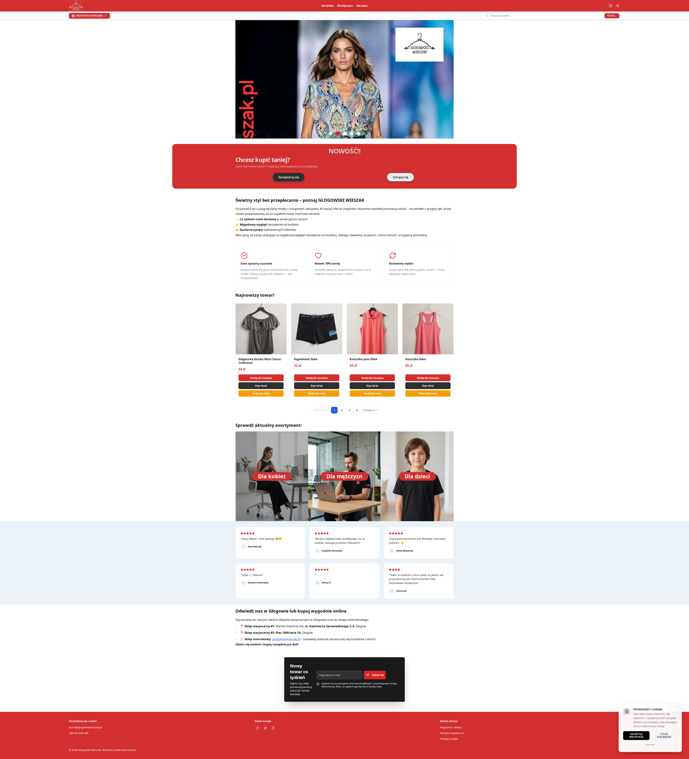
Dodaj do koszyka (261, 378)
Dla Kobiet (327, 5)
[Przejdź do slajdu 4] (351, 133)
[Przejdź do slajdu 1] (330, 133)
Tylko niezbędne (664, 735)
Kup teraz (261, 385)
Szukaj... (612, 15)
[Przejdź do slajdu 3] (344, 133)
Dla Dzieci (362, 5)
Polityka (650, 744)
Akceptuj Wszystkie (636, 735)
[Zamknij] (678, 707)
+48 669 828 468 (78, 733)
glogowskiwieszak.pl (286, 639)
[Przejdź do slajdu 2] (337, 133)
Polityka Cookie (449, 739)
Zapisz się (378, 675)
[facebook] (257, 728)
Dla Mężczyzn (345, 5)
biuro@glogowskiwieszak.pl (85, 727)
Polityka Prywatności (452, 733)
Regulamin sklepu (451, 727)
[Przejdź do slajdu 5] (358, 133)
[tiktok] (265, 728)
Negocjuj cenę (261, 393)
